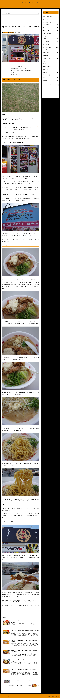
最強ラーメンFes (17, 32)
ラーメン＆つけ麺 (11, 32)
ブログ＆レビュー (5, 32)
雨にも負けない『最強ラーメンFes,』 (19, 68)
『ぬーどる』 (15, 72)
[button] (38, 13)
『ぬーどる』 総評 (16, 74)
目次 (19, 66)
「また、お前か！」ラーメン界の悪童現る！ (21, 70)
